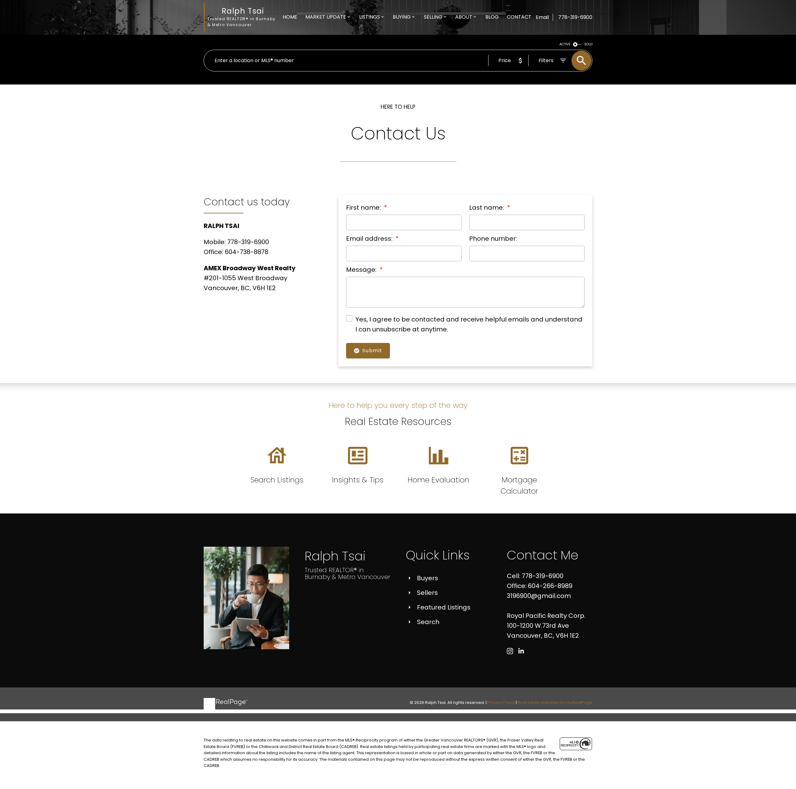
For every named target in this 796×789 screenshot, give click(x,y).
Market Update (325, 17)
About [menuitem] (463, 17)
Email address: (370, 238)
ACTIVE (565, 44)
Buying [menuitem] (402, 17)
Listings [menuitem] (369, 17)
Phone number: (493, 238)
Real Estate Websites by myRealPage (555, 702)
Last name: (487, 207)
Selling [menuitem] (433, 17)
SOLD (588, 44)
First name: (364, 207)
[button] (510, 651)
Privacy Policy (501, 702)
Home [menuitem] (290, 17)
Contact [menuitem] (519, 17)
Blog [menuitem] (492, 17)
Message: (362, 269)
